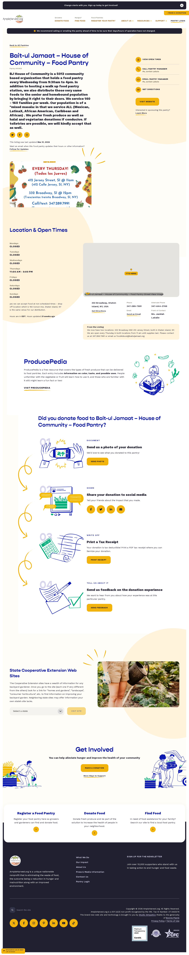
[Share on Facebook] (91, 509)
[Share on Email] (121, 509)
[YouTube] (63, 923)
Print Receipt (98, 560)
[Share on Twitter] (101, 509)
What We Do (82, 857)
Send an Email (134, 314)
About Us (81, 867)
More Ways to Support (94, 776)
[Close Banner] (181, 5)
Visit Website (147, 102)
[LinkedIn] (54, 923)
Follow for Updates (19, 149)
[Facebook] (19, 135)
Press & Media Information (90, 872)
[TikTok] (73, 923)
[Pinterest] (44, 923)
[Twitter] (12, 135)
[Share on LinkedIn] (111, 509)
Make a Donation (177, 13)
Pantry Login (178, 21)
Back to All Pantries (19, 45)
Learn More (141, 113)
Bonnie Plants (172, 918)
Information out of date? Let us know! (15, 950)
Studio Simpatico (147, 915)
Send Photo (97, 461)
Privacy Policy (158, 921)
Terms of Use (172, 921)
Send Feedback (99, 608)
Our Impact (82, 862)
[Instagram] (27, 135)
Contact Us (82, 877)
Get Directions (99, 311)
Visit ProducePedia (37, 388)
